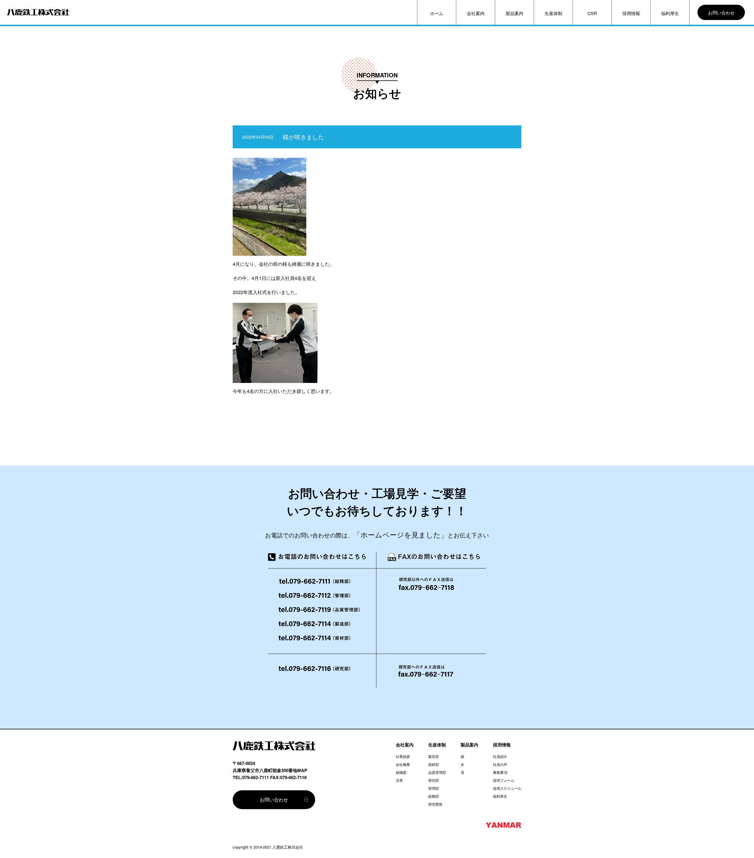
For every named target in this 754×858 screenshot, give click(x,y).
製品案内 (514, 13)
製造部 (433, 756)
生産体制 (553, 13)
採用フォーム (503, 780)
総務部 (433, 796)
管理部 (433, 788)
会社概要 (403, 764)
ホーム (436, 13)
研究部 (433, 780)
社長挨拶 (403, 756)
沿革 (399, 780)
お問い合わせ (721, 12)
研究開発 (435, 803)
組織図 (401, 772)
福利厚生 (670, 13)
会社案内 (476, 13)
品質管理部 (437, 772)
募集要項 (500, 772)
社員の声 (500, 764)
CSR (592, 13)
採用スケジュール (507, 788)
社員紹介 (500, 756)
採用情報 (631, 13)
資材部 (433, 764)
